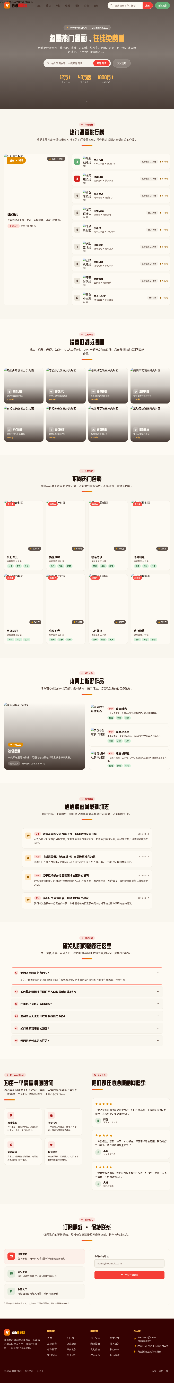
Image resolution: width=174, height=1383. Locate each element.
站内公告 (71, 1349)
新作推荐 (52, 1349)
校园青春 (95, 1355)
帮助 (161, 1370)
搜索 (147, 5)
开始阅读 (101, 63)
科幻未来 (114, 1349)
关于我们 (71, 1355)
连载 (67, 5)
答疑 (96, 5)
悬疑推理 (95, 1343)
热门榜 (70, 1337)
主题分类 (52, 1343)
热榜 (48, 5)
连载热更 (71, 1343)
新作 (77, 5)
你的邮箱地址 (101, 1256)
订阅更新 (162, 5)
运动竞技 (114, 1355)
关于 (168, 1370)
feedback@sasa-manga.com (146, 1339)
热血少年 (95, 1337)
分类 (58, 5)
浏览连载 (121, 63)
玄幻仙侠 (95, 1349)
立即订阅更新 (131, 1275)
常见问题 (52, 1355)
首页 (39, 5)
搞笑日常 (114, 1343)
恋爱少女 (114, 1337)
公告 (86, 5)
